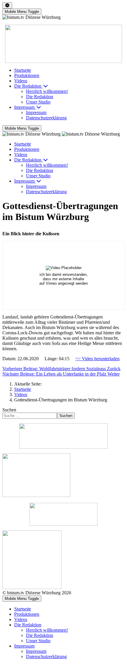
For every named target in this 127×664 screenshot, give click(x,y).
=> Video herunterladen (97, 358)
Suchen (9, 409)
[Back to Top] (7, 5)
